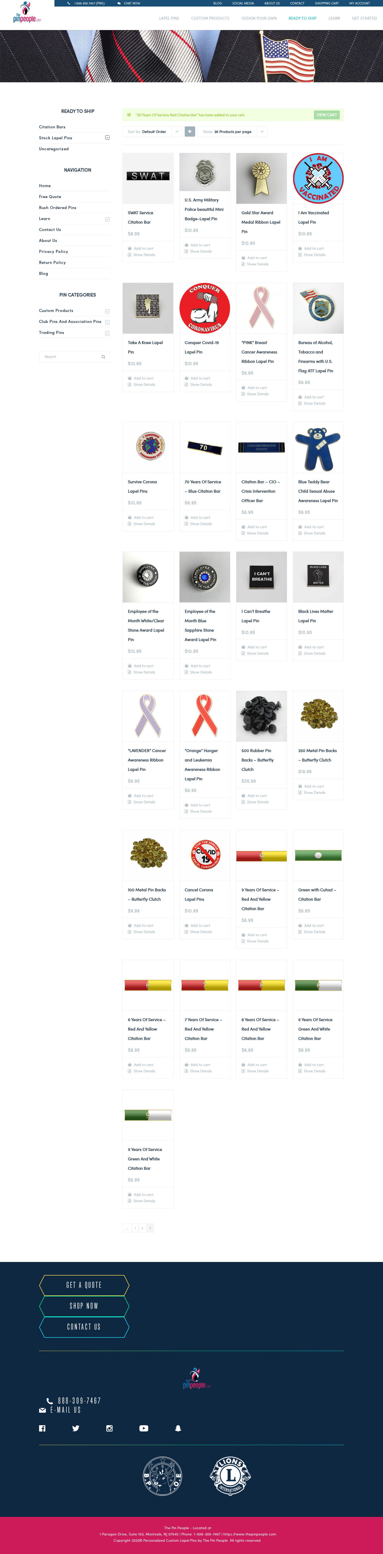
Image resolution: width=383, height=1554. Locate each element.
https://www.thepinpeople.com (249, 1534)
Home (45, 185)
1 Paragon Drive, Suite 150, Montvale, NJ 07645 (139, 1534)
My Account (359, 3)
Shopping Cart (327, 3)
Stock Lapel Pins (55, 137)
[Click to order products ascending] (190, 131)
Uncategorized (54, 148)
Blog (217, 3)
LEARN (334, 18)
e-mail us (66, 1410)
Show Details (143, 255)
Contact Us (50, 229)
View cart (327, 115)
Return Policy (52, 262)
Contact (297, 3)
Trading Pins (51, 332)
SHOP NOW (84, 1306)
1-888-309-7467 (207, 1534)
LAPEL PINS (169, 18)
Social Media (243, 3)
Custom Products (56, 310)
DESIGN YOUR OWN (259, 18)
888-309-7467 (80, 1401)
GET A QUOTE (84, 1285)
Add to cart (143, 248)
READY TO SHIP (303, 18)
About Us (272, 3)
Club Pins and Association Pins (70, 321)
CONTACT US (84, 1327)
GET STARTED (364, 18)
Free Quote (50, 196)
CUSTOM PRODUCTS (210, 18)
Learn (44, 218)
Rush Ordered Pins (58, 207)
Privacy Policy (53, 251)
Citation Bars (52, 126)
